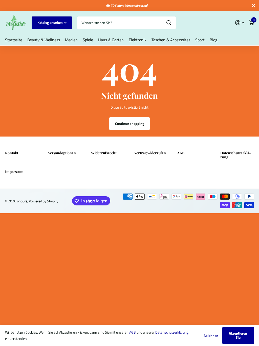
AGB (180, 152)
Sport (200, 40)
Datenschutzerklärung (235, 154)
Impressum (14, 171)
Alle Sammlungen (43, 40)
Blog (213, 40)
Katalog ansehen (50, 22)
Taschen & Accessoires (171, 40)
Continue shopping (129, 123)
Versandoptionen (62, 152)
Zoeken (169, 22)
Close (253, 5)
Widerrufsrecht (104, 152)
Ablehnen (211, 335)
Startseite (13, 40)
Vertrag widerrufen (150, 152)
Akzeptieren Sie (238, 335)
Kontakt (11, 152)
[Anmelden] (239, 22)
